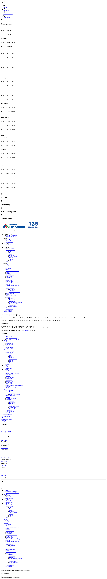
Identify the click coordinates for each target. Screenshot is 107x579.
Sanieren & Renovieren (11, 278)
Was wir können (10, 248)
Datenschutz (3, 421)
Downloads (9, 310)
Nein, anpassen (12, 570)
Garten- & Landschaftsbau (12, 271)
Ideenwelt (11, 298)
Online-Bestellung (10, 293)
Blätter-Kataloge (10, 244)
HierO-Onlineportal (5, 416)
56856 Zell (3, 465)
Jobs (7, 264)
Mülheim (11, 257)
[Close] (1, 576)
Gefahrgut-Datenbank (14, 306)
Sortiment (5, 369)
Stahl (7, 269)
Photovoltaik (9, 276)
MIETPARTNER (7, 336)
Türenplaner (12, 290)
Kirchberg (11, 255)
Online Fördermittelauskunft (15, 302)
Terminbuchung (10, 309)
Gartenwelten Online (14, 303)
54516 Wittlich (4, 461)
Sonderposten (9, 242)
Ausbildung (9, 265)
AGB (2, 417)
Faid (10, 252)
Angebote (5, 340)
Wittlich (11, 259)
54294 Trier (3, 475)
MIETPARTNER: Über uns (12, 237)
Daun (10, 254)
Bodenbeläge (9, 280)
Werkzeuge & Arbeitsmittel (12, 285)
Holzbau (8, 273)
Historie (8, 261)
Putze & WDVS (10, 272)
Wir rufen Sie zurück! (11, 296)
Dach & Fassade (10, 275)
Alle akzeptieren (4, 570)
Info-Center (6, 345)
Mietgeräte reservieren (11, 235)
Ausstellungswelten (7, 311)
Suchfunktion (26, 330)
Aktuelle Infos (9, 246)
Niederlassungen (10, 250)
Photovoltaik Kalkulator (14, 292)
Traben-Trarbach (13, 256)
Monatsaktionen (10, 240)
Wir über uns (6, 349)
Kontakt (8, 294)
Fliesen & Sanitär (10, 281)
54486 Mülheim (4, 448)
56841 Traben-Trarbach (7, 458)
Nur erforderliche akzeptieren (23, 570)
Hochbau (8, 268)
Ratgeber (8, 297)
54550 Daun (4, 440)
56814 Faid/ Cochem (6, 431)
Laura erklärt (12, 299)
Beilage (8, 239)
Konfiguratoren (10, 288)
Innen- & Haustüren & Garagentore (14, 282)
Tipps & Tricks (12, 305)
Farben (8, 284)
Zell (10, 260)
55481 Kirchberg (5, 444)
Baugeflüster (12, 301)
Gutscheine (9, 307)
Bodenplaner (12, 289)
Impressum (3, 420)
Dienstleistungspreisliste (6, 419)
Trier (10, 251)
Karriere (5, 365)
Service (5, 389)
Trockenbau (9, 277)
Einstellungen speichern (14, 577)
